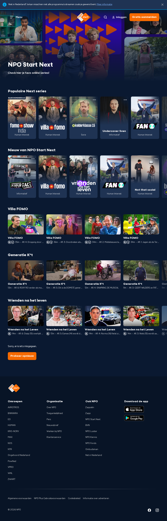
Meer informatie (104, 4)
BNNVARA (13, 413)
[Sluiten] (162, 5)
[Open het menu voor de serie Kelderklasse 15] (94, 100)
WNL (10, 473)
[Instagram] (157, 510)
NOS (10, 443)
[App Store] (134, 409)
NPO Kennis (91, 437)
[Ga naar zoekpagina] (105, 17)
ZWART (11, 479)
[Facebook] (149, 510)
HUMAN (11, 425)
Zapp (88, 413)
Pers (49, 419)
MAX (10, 437)
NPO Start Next (92, 419)
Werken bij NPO (54, 431)
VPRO (11, 467)
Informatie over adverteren (96, 498)
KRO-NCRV (13, 431)
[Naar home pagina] (83, 17)
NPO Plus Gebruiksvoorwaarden (49, 498)
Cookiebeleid (74, 498)
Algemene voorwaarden (19, 498)
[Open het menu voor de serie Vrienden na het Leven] (94, 159)
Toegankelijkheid (55, 413)
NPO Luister (91, 431)
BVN (87, 425)
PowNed (12, 461)
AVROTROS (13, 407)
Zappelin (89, 407)
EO (9, 419)
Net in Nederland (93, 455)
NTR (10, 449)
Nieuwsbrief (52, 425)
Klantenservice (54, 437)
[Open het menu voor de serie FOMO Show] (33, 100)
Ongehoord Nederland (19, 455)
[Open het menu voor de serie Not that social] (156, 159)
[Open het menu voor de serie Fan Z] (156, 100)
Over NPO (51, 407)
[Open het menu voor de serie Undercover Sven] (125, 100)
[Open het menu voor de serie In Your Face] (33, 159)
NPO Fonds (90, 443)
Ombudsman (91, 449)
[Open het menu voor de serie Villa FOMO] (64, 100)
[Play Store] (134, 418)
